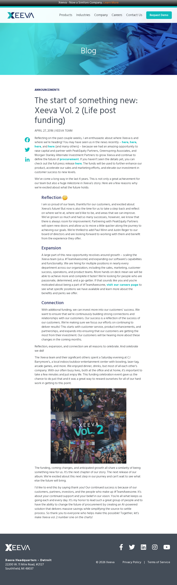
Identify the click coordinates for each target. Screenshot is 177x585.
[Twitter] (132, 548)
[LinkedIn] (143, 548)
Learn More (111, 3)
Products (65, 15)
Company (101, 15)
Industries (83, 15)
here (125, 143)
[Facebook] (121, 548)
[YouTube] (166, 548)
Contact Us (134, 15)
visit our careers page (122, 285)
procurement (69, 160)
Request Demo (159, 15)
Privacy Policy (132, 563)
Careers (117, 15)
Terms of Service (158, 563)
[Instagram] (154, 548)
